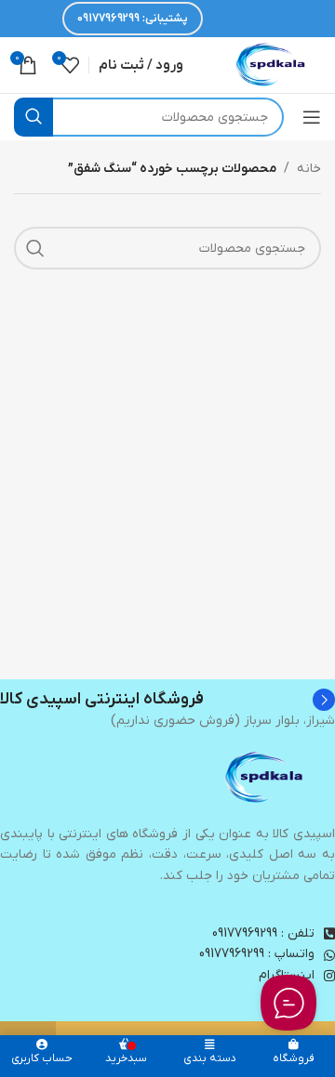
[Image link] (265, 777)
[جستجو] (33, 117)
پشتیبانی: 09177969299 (132, 18)
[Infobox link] (167, 700)
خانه (309, 168)
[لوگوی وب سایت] (271, 64)
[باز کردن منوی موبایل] (311, 117)
